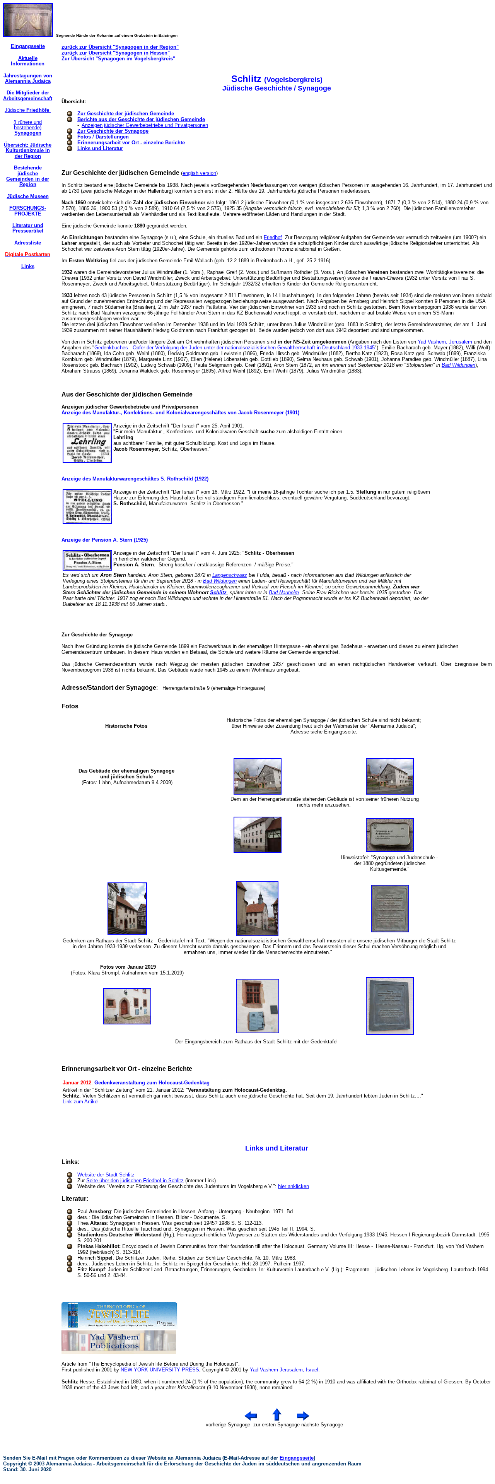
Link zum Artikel (81, 1101)
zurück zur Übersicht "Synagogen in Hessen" (115, 53)
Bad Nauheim (284, 592)
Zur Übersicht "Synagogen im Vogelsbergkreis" (118, 59)
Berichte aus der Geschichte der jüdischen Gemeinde (141, 119)
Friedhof (273, 237)
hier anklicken (293, 1186)
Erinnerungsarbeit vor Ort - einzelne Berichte (131, 142)
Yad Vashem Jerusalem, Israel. (285, 1370)
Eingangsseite (297, 1458)
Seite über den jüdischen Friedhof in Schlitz (135, 1180)
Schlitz (218, 592)
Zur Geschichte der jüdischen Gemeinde (125, 113)
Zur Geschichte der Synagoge (112, 131)
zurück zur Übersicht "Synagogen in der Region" (120, 47)
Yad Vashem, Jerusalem (445, 342)
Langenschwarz (229, 575)
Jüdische (28, 110)
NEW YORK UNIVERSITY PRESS (160, 1370)
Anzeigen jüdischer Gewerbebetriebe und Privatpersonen (145, 125)
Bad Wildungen (458, 365)
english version (199, 173)
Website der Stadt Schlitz (106, 1175)
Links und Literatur (100, 148)
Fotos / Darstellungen (103, 137)
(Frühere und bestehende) (28, 127)
